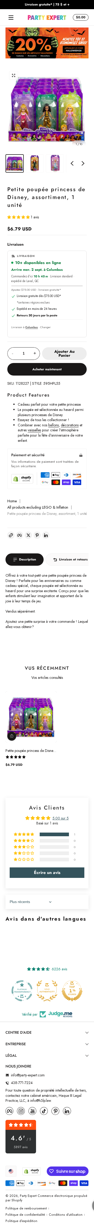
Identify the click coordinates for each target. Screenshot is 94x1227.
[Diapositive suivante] (83, 163)
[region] (47, 4)
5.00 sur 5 (60, 818)
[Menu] (10, 17)
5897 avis (21, 1147)
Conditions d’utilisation (66, 1215)
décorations (70, 425)
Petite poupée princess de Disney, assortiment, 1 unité (30, 750)
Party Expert (28, 1195)
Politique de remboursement (26, 1208)
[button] (80, 17)
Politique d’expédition (21, 1221)
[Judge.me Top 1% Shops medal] (48, 990)
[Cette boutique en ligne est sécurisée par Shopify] (22, 478)
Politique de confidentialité (25, 1215)
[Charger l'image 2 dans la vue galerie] (35, 163)
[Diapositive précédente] (72, 163)
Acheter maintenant (47, 369)
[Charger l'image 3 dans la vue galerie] (55, 163)
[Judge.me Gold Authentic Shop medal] (23, 990)
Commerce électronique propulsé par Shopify (46, 1198)
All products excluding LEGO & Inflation (37, 507)
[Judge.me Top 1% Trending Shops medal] (73, 990)
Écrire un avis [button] (47, 873)
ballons (53, 425)
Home (12, 501)
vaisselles (34, 430)
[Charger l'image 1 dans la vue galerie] (14, 163)
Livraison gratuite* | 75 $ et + (47, 4)
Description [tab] (27, 559)
